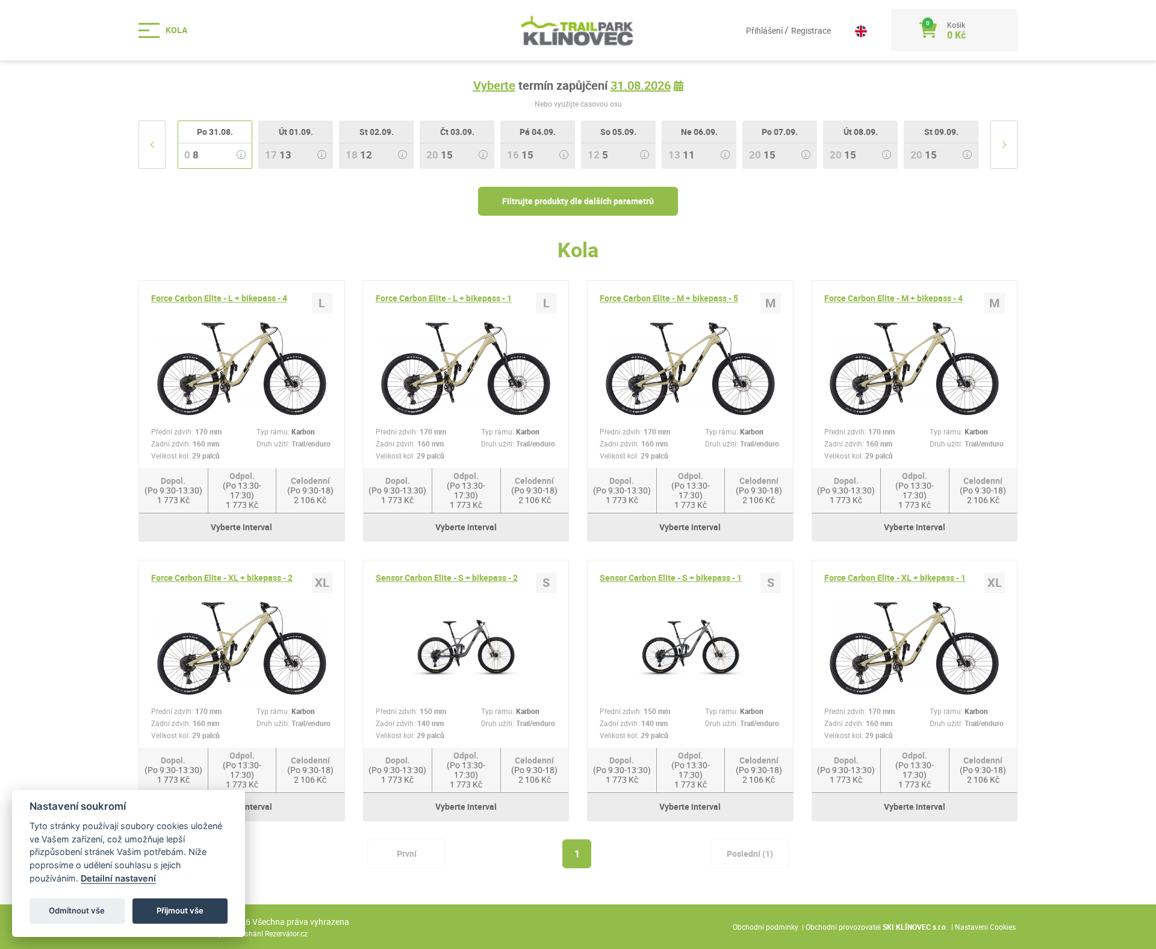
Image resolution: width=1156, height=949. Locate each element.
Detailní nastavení (118, 878)
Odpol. (242, 490)
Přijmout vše (180, 910)
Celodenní (310, 490)
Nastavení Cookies (985, 927)
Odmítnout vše (77, 910)
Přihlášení (765, 30)
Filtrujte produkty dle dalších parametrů (578, 201)
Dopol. (173, 490)
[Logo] (578, 30)
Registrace (811, 30)
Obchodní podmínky (765, 927)
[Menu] (168, 30)
